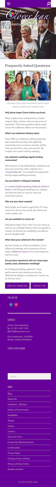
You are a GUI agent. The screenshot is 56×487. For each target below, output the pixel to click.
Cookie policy (14, 447)
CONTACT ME (39, 285)
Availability (13, 415)
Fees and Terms (15, 436)
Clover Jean (31, 482)
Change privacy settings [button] (19, 458)
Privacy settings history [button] (18, 463)
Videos (11, 425)
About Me (12, 398)
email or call (18, 233)
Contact (11, 431)
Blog (10, 393)
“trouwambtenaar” (14, 171)
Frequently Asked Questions (21, 442)
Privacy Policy (14, 452)
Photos (11, 420)
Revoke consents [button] (15, 469)
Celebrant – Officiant (17, 404)
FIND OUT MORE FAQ (17, 285)
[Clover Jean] (28, 21)
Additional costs (19, 251)
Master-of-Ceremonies (18, 409)
